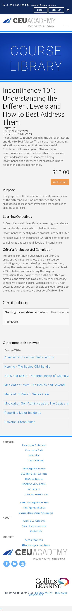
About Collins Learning (34, 526)
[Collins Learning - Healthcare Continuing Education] (52, 582)
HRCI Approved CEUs (34, 507)
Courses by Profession (34, 445)
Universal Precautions (19, 422)
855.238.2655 (35, 540)
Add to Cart (60, 181)
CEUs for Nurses (34, 479)
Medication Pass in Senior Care (26, 394)
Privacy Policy (43, 593)
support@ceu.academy (43, 5)
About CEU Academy (34, 520)
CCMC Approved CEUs (36, 494)
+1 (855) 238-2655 (15, 5)
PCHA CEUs (34, 489)
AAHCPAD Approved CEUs (34, 502)
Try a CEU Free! (36, 460)
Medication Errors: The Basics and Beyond (34, 385)
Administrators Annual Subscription (29, 357)
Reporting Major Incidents (22, 412)
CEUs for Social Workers (34, 473)
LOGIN (40, 9)
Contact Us (36, 531)
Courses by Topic (34, 450)
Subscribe (34, 455)
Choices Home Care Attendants (36, 512)
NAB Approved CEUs (34, 468)
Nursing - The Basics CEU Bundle (27, 366)
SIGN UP (56, 9)
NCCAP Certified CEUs (34, 484)
